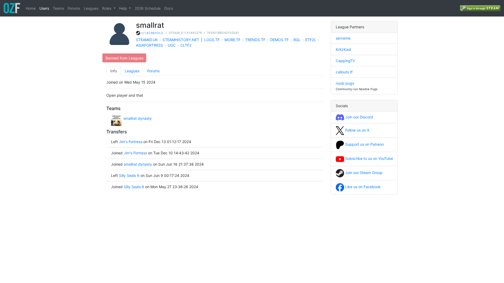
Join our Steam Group (363, 172)
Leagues (91, 8)
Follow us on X (356, 130)
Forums (74, 8)
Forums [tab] (153, 71)
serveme (343, 38)
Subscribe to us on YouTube (368, 158)
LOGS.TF (212, 39)
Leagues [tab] (132, 71)
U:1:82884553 (152, 33)
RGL (297, 39)
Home (31, 8)
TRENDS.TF (255, 39)
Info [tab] (113, 71)
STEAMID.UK (147, 39)
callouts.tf (344, 72)
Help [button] (123, 8)
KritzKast (343, 49)
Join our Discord (358, 117)
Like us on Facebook (362, 186)
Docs (168, 8)
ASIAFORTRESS (149, 45)
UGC (172, 45)
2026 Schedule (148, 8)
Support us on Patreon (364, 144)
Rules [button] (107, 8)
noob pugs (345, 83)
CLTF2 (185, 45)
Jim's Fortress (130, 141)
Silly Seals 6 (129, 175)
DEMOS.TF (279, 39)
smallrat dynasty (137, 118)
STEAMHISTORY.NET (180, 39)
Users (44, 8)
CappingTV (345, 60)
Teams (58, 8)
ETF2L (310, 39)
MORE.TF (232, 39)
